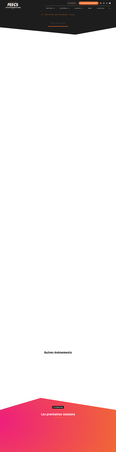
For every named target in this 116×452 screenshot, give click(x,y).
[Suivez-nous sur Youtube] (110, 3)
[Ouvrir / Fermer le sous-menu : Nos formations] (68, 8)
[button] (72, 3)
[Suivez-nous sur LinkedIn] (101, 3)
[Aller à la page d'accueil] (42, 14)
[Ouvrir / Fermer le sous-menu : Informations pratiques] (109, 8)
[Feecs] (13, 6)
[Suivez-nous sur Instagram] (104, 3)
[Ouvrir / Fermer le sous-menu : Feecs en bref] (54, 8)
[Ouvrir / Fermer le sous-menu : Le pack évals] (82, 8)
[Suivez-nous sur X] (107, 3)
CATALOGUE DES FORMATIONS (88, 3)
